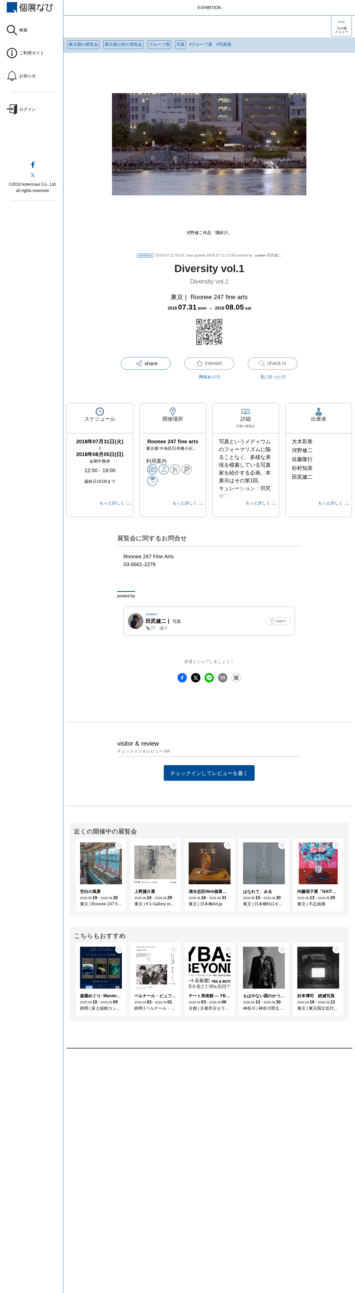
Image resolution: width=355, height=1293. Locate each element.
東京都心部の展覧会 (123, 44)
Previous (70, 877)
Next (348, 877)
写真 (180, 44)
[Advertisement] (209, 1107)
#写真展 (223, 44)
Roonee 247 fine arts (219, 296)
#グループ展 (200, 44)
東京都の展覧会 (83, 44)
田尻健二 (268, 255)
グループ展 (159, 44)
